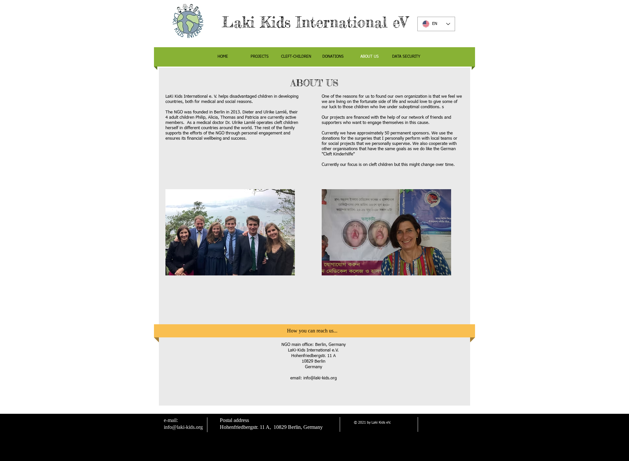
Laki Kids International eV (315, 22)
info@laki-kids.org (320, 378)
